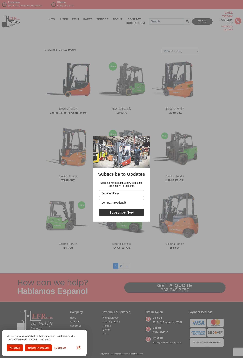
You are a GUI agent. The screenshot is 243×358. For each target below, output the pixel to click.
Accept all (15, 347)
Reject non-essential (38, 347)
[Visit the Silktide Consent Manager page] (78, 347)
